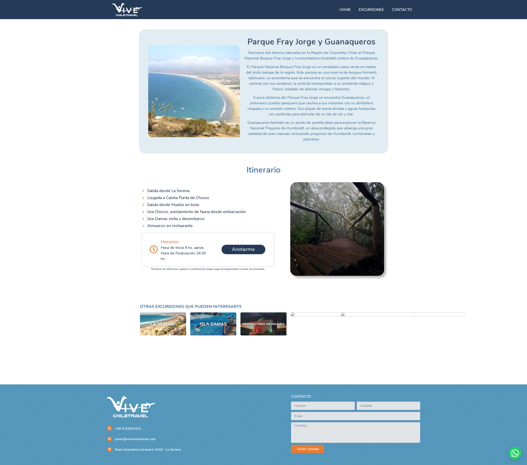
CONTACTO (402, 9)
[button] (515, 453)
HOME (345, 9)
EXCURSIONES (371, 9)
